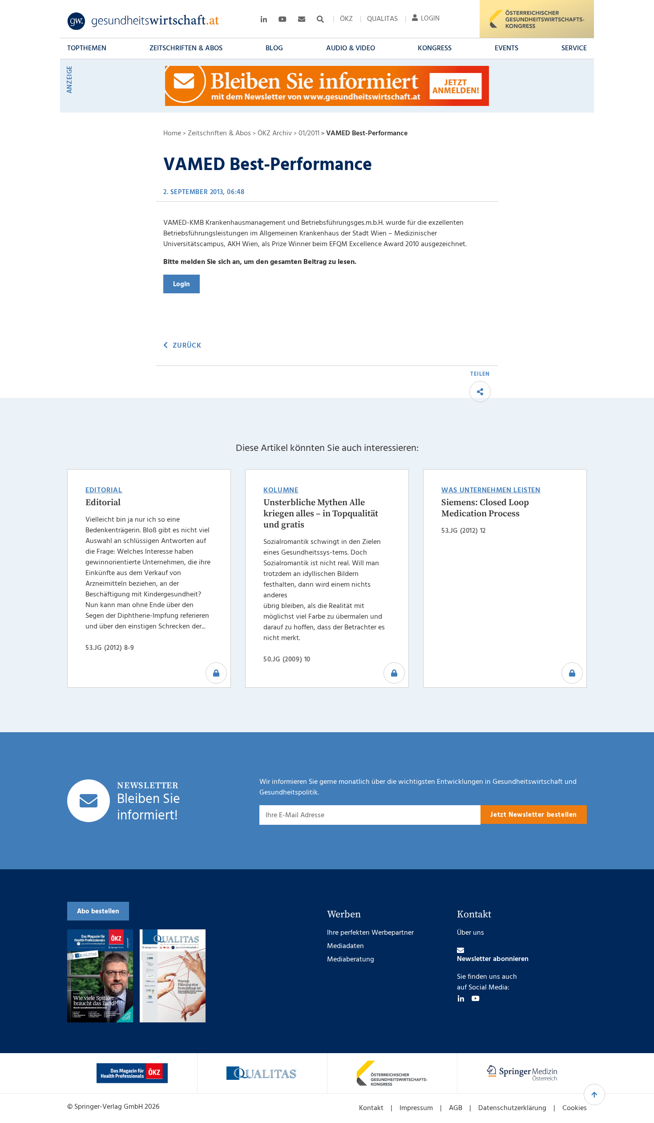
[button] (86, 48)
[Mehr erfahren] (132, 1073)
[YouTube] (475, 998)
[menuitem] (346, 19)
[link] (143, 21)
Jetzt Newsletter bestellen (533, 815)
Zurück (187, 346)
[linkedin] (461, 998)
